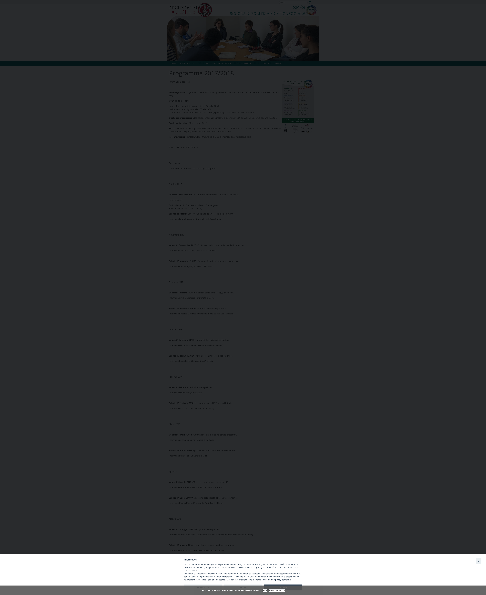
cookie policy (274, 579)
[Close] (478, 561)
